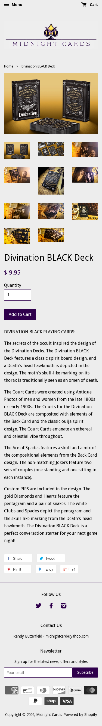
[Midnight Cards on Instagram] (64, 606)
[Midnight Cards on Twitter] (39, 606)
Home (8, 66)
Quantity (12, 285)
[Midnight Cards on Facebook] (51, 606)
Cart (93, 4)
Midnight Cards (48, 714)
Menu (16, 4)
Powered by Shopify (80, 714)
